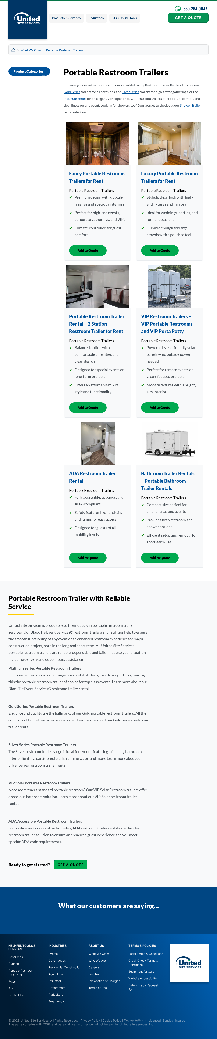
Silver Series (130, 92)
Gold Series (72, 92)
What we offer (31, 50)
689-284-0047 (195, 8)
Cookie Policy (112, 1020)
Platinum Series (75, 98)
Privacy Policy (90, 1020)
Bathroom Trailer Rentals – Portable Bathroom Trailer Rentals (168, 481)
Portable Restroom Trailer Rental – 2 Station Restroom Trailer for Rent (96, 323)
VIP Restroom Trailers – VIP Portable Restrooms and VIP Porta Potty (167, 323)
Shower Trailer (190, 105)
